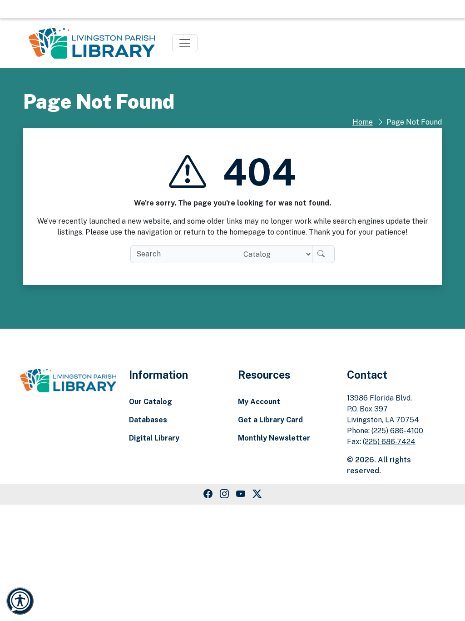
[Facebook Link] (208, 494)
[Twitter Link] (257, 494)
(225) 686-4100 (397, 430)
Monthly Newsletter (274, 438)
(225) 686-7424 (389, 441)
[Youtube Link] (240, 494)
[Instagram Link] (224, 494)
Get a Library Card (270, 420)
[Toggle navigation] (185, 43)
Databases (148, 420)
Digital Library (154, 438)
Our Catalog (150, 401)
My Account (259, 401)
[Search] (323, 254)
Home (362, 122)
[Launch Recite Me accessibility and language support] (20, 601)
